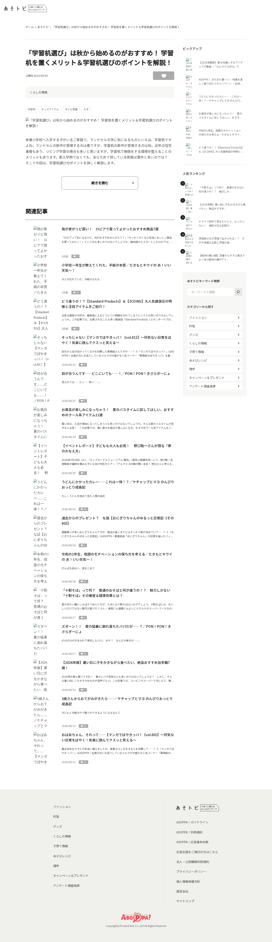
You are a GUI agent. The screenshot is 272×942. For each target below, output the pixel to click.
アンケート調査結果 (202, 386)
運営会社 (182, 891)
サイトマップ (185, 901)
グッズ (193, 335)
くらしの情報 (38, 92)
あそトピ (42, 27)
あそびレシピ (198, 360)
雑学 (192, 369)
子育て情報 (196, 352)
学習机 (31, 109)
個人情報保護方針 (188, 881)
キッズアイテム (50, 109)
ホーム (30, 27)
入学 (86, 109)
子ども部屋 (71, 109)
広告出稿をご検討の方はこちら (197, 852)
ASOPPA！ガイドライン (192, 822)
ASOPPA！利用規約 (189, 832)
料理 (192, 326)
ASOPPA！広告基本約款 (192, 842)
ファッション (198, 317)
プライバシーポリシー (191, 871)
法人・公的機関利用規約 (192, 862)
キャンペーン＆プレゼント (207, 377)
